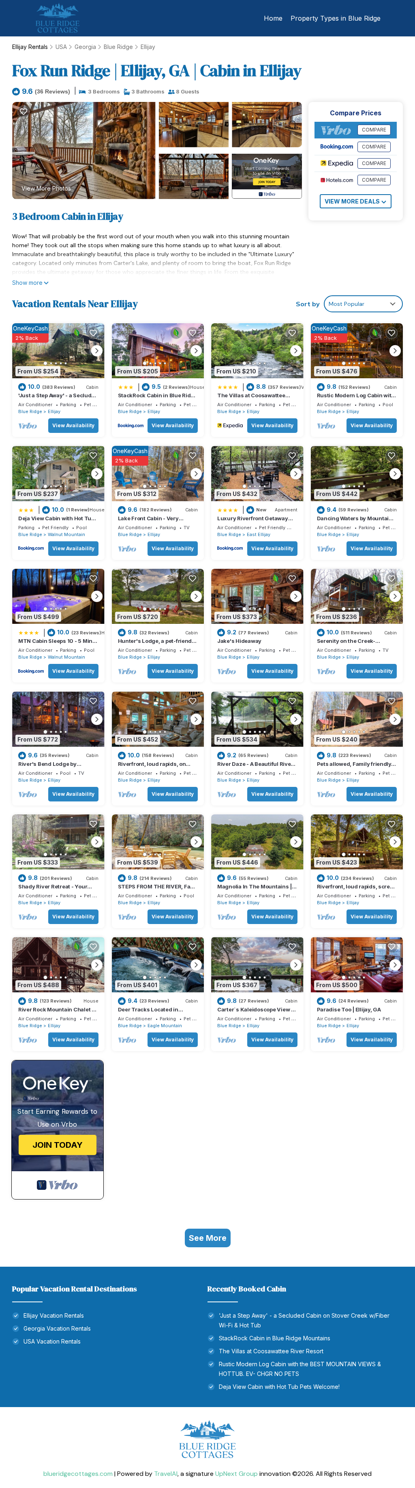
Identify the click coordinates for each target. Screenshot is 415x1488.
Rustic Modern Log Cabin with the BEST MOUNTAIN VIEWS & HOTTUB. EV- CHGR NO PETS (300, 1369)
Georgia (85, 46)
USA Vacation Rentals (52, 1341)
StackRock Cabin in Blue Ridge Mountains (274, 1338)
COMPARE (374, 130)
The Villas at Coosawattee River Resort (271, 1351)
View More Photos (46, 188)
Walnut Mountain (66, 534)
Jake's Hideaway (239, 641)
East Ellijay (258, 534)
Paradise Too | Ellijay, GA (349, 1009)
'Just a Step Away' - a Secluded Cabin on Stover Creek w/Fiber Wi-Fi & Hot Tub (304, 1320)
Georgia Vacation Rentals (57, 1328)
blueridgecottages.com (78, 1473)
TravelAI (166, 1473)
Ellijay (148, 46)
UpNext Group (236, 1473)
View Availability (73, 425)
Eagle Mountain (165, 1025)
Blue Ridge (118, 46)
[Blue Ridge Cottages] (207, 1442)
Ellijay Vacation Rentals (54, 1315)
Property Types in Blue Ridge (336, 18)
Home (273, 18)
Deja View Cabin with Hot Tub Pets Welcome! (279, 1386)
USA (61, 46)
